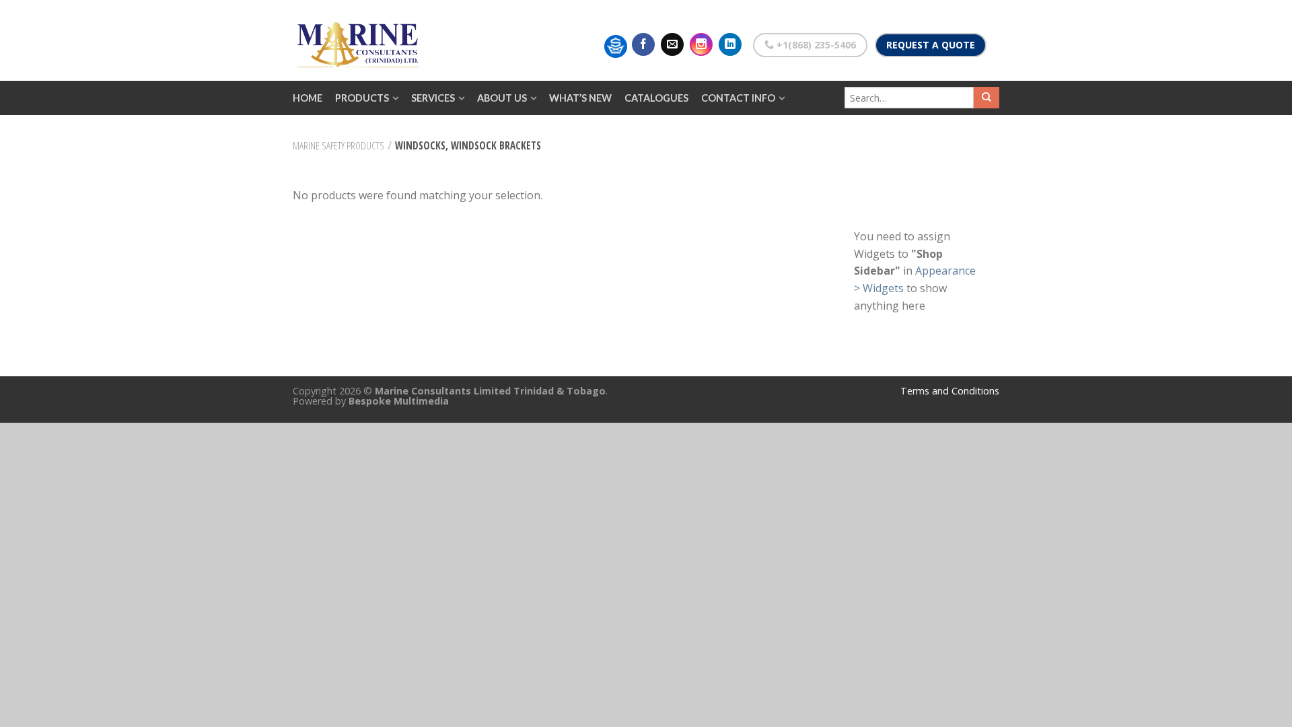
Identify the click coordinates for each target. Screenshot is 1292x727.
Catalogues (656, 98)
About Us (502, 98)
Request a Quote (930, 44)
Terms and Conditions (949, 390)
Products (362, 98)
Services (433, 98)
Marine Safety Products (338, 145)
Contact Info (738, 98)
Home (307, 98)
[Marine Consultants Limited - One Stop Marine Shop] (360, 40)
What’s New (580, 98)
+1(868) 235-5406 (815, 44)
